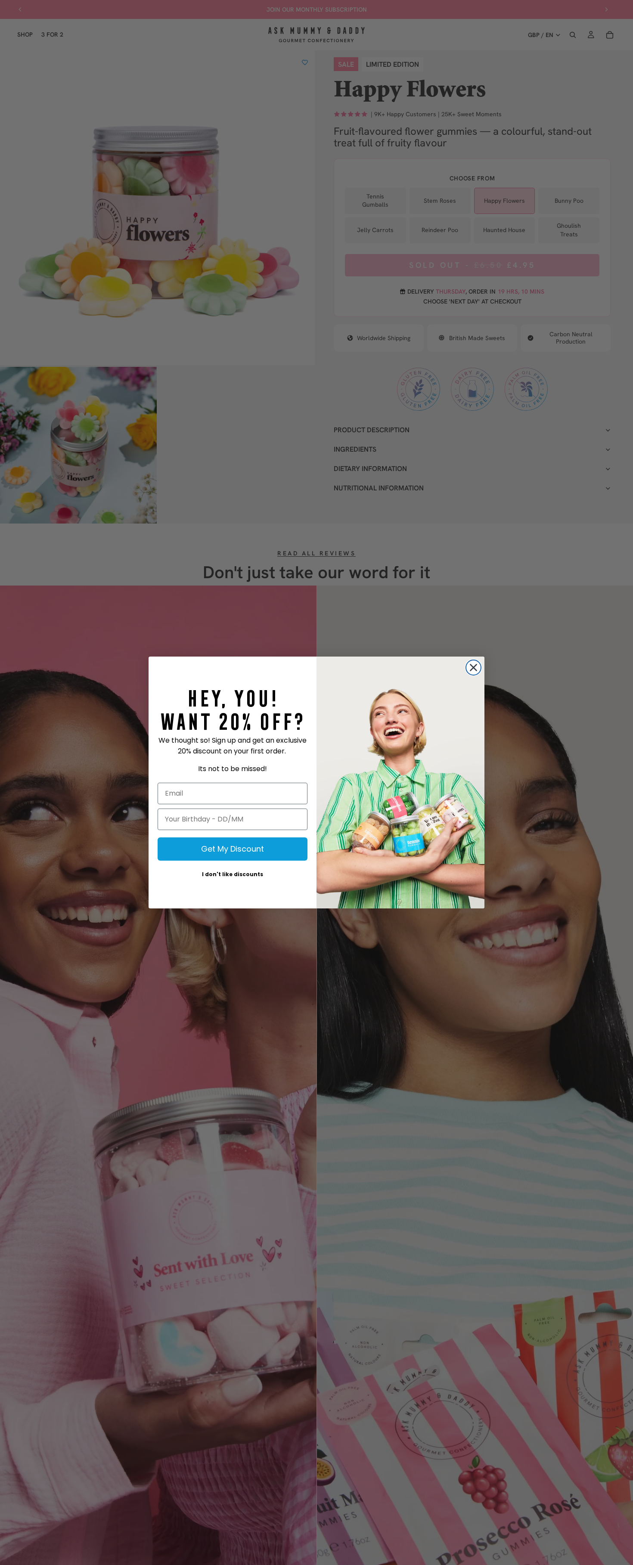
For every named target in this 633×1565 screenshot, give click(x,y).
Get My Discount (232, 848)
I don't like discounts (232, 874)
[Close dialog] (473, 667)
